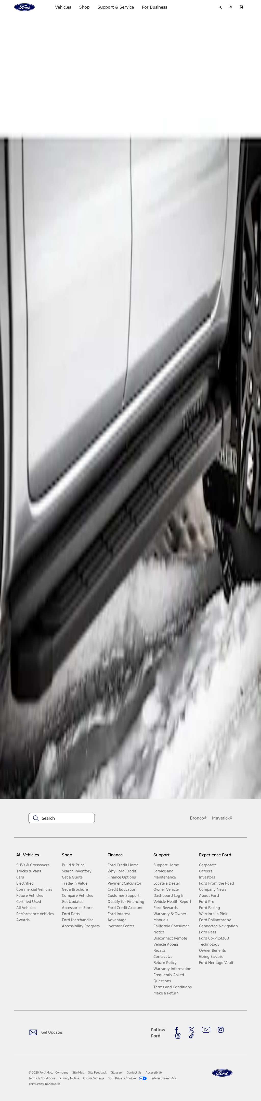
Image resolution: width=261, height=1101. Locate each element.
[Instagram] (221, 1030)
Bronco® (198, 818)
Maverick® (222, 818)
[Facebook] (178, 1030)
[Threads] (178, 1036)
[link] (78, 1072)
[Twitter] (191, 1030)
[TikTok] (191, 1036)
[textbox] (61, 818)
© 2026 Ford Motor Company (48, 1072)
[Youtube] (206, 1030)
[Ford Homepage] (222, 1073)
